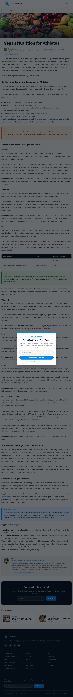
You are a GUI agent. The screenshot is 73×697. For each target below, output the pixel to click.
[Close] (53, 335)
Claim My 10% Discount (36, 357)
